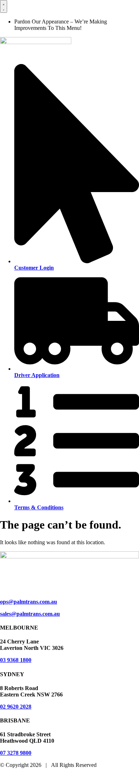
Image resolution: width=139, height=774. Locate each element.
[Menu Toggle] (3, 6)
